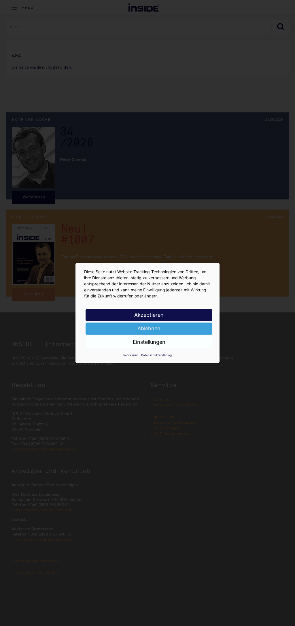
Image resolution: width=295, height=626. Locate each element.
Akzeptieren (149, 315)
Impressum (131, 355)
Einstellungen (149, 342)
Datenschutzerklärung (156, 355)
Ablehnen (148, 328)
